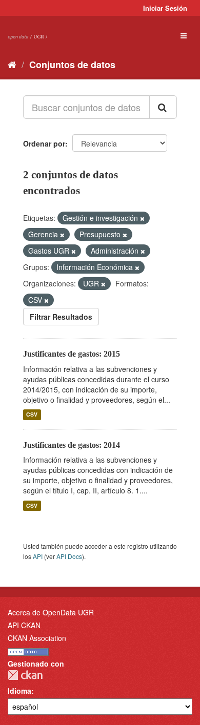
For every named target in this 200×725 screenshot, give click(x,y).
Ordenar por (44, 143)
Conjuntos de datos (72, 64)
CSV (31, 415)
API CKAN (24, 625)
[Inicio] (12, 64)
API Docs (69, 556)
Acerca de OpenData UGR (51, 612)
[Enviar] (163, 107)
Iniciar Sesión (165, 8)
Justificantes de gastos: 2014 (71, 445)
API (38, 556)
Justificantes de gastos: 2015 (71, 353)
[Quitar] (142, 218)
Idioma (19, 691)
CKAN (25, 675)
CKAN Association (37, 638)
